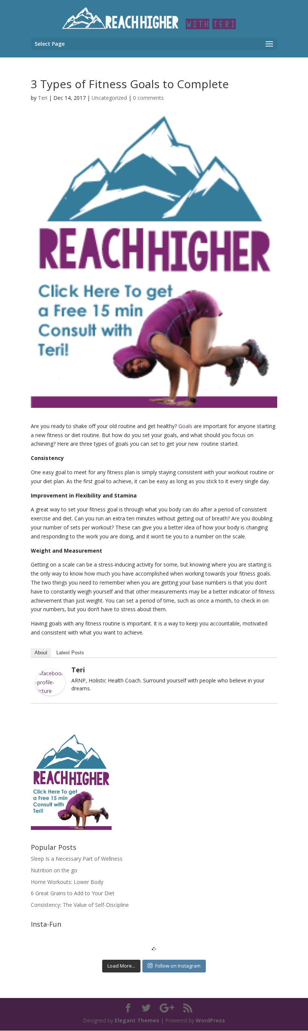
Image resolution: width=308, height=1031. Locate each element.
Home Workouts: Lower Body (67, 881)
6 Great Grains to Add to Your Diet (73, 893)
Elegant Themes (137, 1020)
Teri (42, 97)
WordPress (210, 1020)
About (41, 652)
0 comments (148, 97)
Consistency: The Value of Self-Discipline (80, 904)
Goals (185, 426)
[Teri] (50, 690)
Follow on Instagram (178, 965)
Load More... (121, 965)
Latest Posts (70, 652)
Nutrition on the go (54, 870)
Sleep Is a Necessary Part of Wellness (76, 858)
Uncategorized (109, 97)
